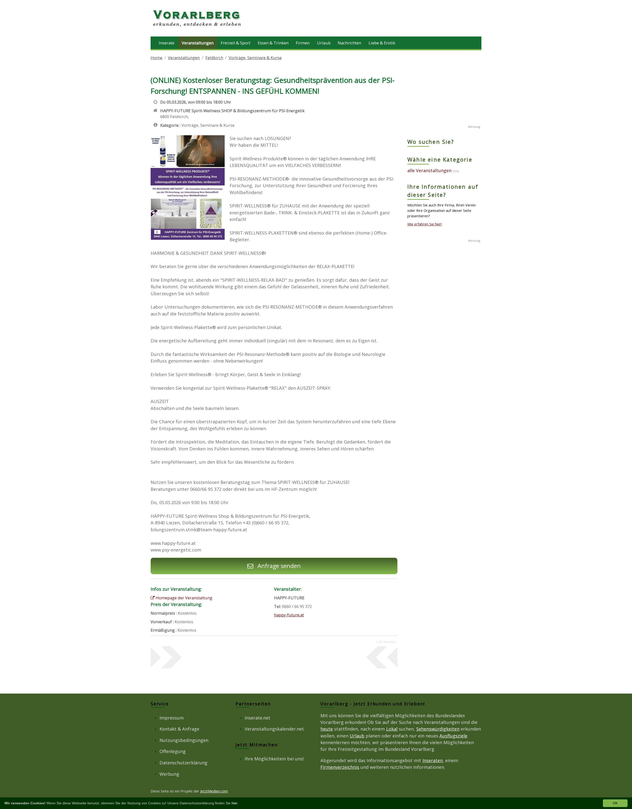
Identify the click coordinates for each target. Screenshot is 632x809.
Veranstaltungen (198, 43)
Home (156, 57)
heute (326, 729)
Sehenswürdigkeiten (437, 729)
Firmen (303, 43)
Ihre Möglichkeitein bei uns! (274, 759)
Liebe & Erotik (382, 43)
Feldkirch (214, 57)
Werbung (169, 774)
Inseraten (432, 760)
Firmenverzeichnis (339, 767)
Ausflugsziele (453, 736)
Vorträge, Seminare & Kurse (255, 57)
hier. (235, 803)
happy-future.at (289, 615)
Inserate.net (257, 718)
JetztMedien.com (214, 791)
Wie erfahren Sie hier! (424, 223)
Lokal (391, 729)
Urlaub (324, 43)
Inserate (166, 43)
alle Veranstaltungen (429, 170)
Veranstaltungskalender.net (274, 729)
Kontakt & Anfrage (179, 729)
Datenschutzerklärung (183, 763)
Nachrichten (349, 43)
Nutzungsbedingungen (183, 740)
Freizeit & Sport (235, 43)
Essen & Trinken (273, 43)
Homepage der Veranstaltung (183, 598)
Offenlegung (172, 751)
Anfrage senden (278, 566)
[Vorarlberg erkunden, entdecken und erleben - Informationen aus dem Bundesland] (197, 27)
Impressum (171, 718)
